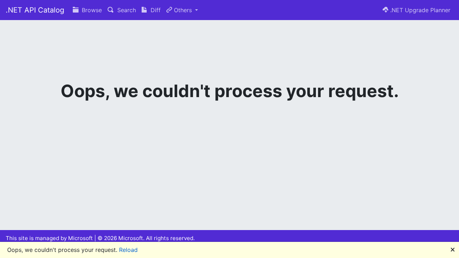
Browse (91, 10)
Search (125, 10)
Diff (155, 10)
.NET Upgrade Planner (419, 10)
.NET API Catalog (35, 10)
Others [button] (183, 10)
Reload (128, 249)
